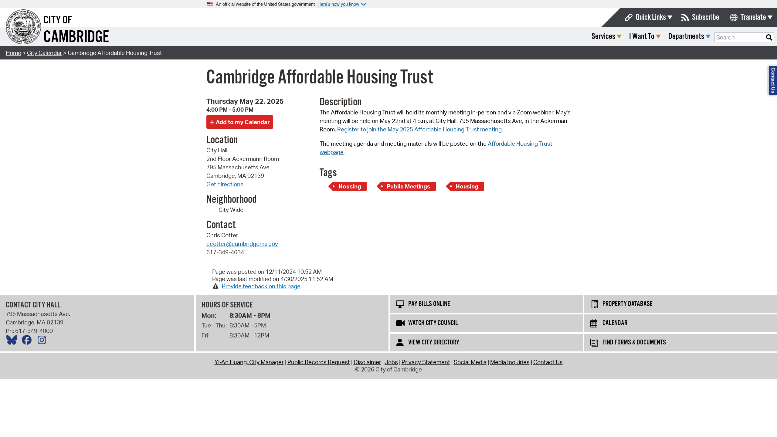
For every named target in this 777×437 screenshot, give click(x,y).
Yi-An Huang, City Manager (249, 362)
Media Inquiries (510, 362)
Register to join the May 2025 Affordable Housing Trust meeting (419, 129)
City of (57, 20)
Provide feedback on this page (261, 286)
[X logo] (13, 341)
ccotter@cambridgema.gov (242, 243)
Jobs (391, 362)
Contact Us (548, 362)
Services (603, 37)
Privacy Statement (426, 362)
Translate (753, 17)
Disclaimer (367, 362)
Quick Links (651, 17)
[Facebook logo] (28, 341)
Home (13, 52)
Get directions (224, 184)
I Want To (641, 37)
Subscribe (705, 17)
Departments (686, 37)
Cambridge (76, 37)
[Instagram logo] (43, 341)
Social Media (470, 362)
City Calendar (44, 52)
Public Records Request (318, 362)
